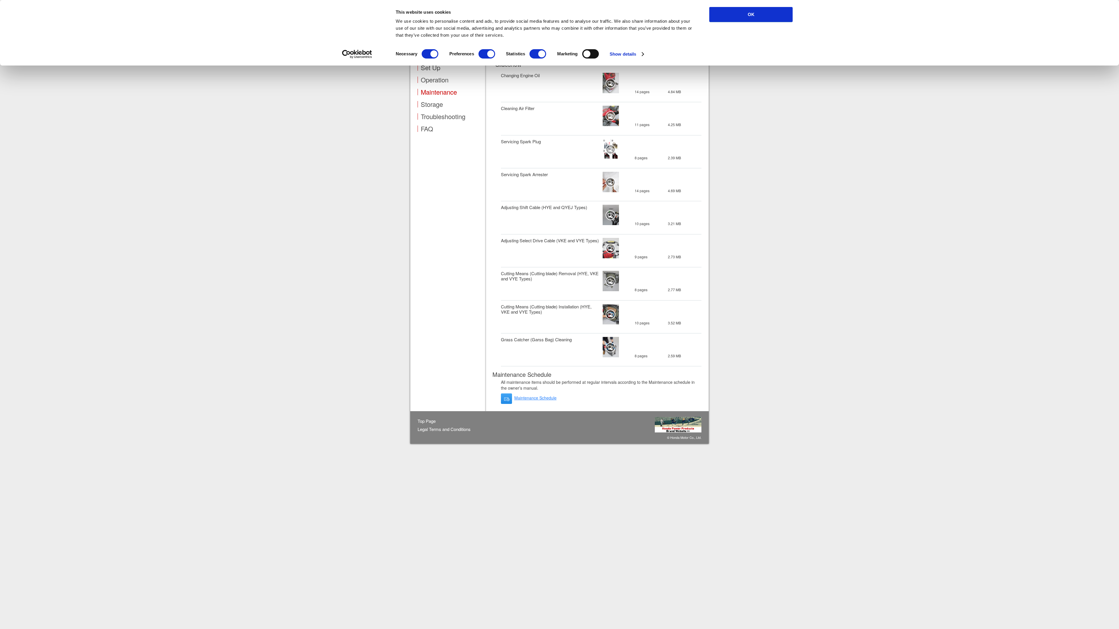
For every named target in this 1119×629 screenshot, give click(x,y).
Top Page (427, 421)
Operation (434, 80)
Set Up (430, 67)
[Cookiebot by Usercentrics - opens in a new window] (357, 54)
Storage (432, 104)
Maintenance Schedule (535, 398)
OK (751, 14)
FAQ (427, 129)
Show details (623, 54)
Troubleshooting (443, 116)
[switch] (486, 54)
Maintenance (439, 92)
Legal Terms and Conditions (444, 429)
